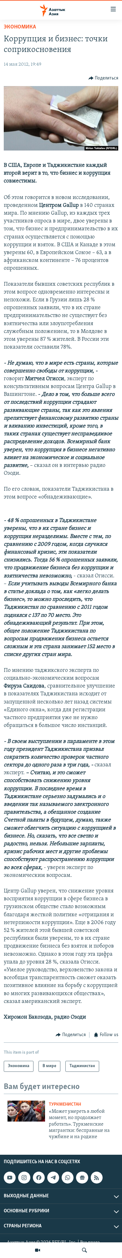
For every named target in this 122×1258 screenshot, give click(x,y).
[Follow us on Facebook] (39, 1178)
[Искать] (84, 1250)
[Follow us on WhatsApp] (68, 1178)
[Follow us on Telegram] (53, 1178)
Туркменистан (65, 1104)
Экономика (20, 27)
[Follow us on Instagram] (24, 1178)
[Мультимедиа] (37, 1250)
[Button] (104, 78)
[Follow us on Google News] (82, 1178)
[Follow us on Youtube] (10, 1178)
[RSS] (97, 1178)
